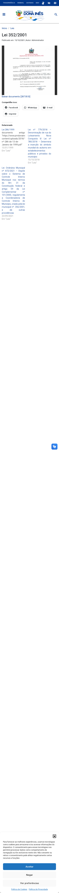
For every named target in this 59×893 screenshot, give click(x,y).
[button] (54, 836)
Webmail (20, 3)
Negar (29, 875)
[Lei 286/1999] (15, 140)
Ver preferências (29, 883)
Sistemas (29, 3)
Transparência (9, 3)
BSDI (37, 3)
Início (4, 28)
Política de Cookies (19, 889)
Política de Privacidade (38, 889)
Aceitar (29, 866)
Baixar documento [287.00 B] (16, 96)
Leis (12, 28)
